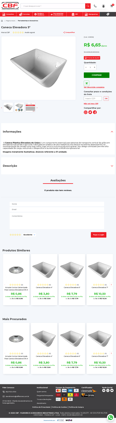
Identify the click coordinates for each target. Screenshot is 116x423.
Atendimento (41, 403)
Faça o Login (98, 235)
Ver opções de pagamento (91, 52)
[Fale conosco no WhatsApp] (110, 417)
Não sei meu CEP (91, 104)
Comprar (97, 75)
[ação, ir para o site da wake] (69, 420)
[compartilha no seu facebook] (95, 113)
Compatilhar (70, 32)
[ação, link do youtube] (112, 390)
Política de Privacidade (41, 407)
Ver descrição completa (94, 87)
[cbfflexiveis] (10, 6)
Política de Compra (76, 407)
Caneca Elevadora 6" (72, 287)
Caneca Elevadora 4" (44, 287)
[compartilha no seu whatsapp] (85, 113)
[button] (1, 107)
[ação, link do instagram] (107, 390)
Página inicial (10, 21)
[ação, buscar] (88, 6)
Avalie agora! (30, 32)
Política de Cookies (59, 407)
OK (106, 98)
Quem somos (41, 391)
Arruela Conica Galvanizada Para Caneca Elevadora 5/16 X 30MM (16, 289)
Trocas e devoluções (44, 399)
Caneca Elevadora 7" (100, 287)
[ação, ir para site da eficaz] (60, 420)
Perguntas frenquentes (45, 395)
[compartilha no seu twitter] (90, 113)
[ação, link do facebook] (103, 390)
